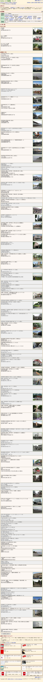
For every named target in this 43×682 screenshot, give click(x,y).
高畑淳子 (11, 19)
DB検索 (35, 2)
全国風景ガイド (13, 7)
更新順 (28, 2)
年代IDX (2, 2)
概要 (39, 2)
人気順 (32, 2)
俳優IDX (10, 2)
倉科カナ (7, 17)
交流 (41, 2)
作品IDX (6, 2)
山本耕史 (20, 16)
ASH (16, 679)
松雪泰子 (11, 16)
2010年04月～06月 (8, 14)
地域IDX (15, 2)
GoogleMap (22, 7)
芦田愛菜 (19, 17)
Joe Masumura (19, 679)
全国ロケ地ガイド (11, 679)
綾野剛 (39, 18)
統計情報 (14, 3)
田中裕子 (20, 19)
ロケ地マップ (8, 3)
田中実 (30, 18)
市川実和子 (11, 18)
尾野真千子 (29, 17)
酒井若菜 (30, 16)
